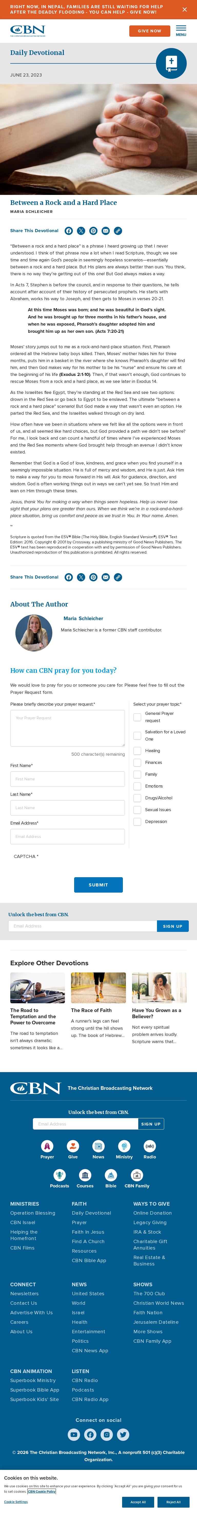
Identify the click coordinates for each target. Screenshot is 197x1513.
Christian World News (158, 1303)
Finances (153, 762)
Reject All (173, 1502)
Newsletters (24, 1294)
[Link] (118, 231)
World (78, 1303)
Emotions (154, 786)
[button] (178, 31)
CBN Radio (85, 1380)
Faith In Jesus (88, 1232)
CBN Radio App (90, 1399)
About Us (21, 1332)
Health (80, 1322)
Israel (78, 1313)
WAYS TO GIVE (151, 1204)
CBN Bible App (89, 1260)
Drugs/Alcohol (158, 798)
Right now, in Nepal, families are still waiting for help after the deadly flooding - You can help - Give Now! (86, 9)
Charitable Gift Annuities (150, 1244)
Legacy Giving (150, 1222)
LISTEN (81, 1371)
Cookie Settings (16, 1501)
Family (151, 774)
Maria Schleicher (31, 211)
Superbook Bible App (35, 1390)
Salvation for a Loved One (165, 735)
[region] (98, 1491)
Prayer (79, 1222)
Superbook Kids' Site (34, 1399)
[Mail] (106, 231)
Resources (84, 1251)
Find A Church (88, 1241)
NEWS (79, 1284)
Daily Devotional (91, 1213)
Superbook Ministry (33, 1380)
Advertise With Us (31, 1313)
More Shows (148, 1332)
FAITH (79, 1204)
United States (88, 1294)
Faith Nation (148, 1313)
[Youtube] (74, 1435)
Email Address (23, 823)
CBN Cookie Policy (41, 1491)
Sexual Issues (158, 809)
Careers (19, 1322)
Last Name (20, 794)
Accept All (138, 1502)
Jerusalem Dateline (156, 1322)
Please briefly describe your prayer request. (51, 704)
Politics (80, 1341)
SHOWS (142, 1284)
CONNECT (23, 1284)
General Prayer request (159, 717)
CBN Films (22, 1248)
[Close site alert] (185, 9)
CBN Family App (152, 1341)
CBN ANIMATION (31, 1371)
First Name (20, 765)
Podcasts (83, 1390)
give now (150, 31)
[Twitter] (81, 231)
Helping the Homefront (24, 1235)
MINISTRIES (24, 1204)
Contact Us (23, 1303)
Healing (152, 750)
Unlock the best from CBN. (38, 915)
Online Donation (152, 1213)
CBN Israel (22, 1222)
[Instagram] (107, 1435)
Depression (156, 821)
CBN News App (90, 1351)
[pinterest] (93, 231)
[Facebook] (69, 231)
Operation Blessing (32, 1213)
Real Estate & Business (149, 1260)
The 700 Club (149, 1294)
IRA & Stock (147, 1232)
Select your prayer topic (156, 704)
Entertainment (88, 1332)
